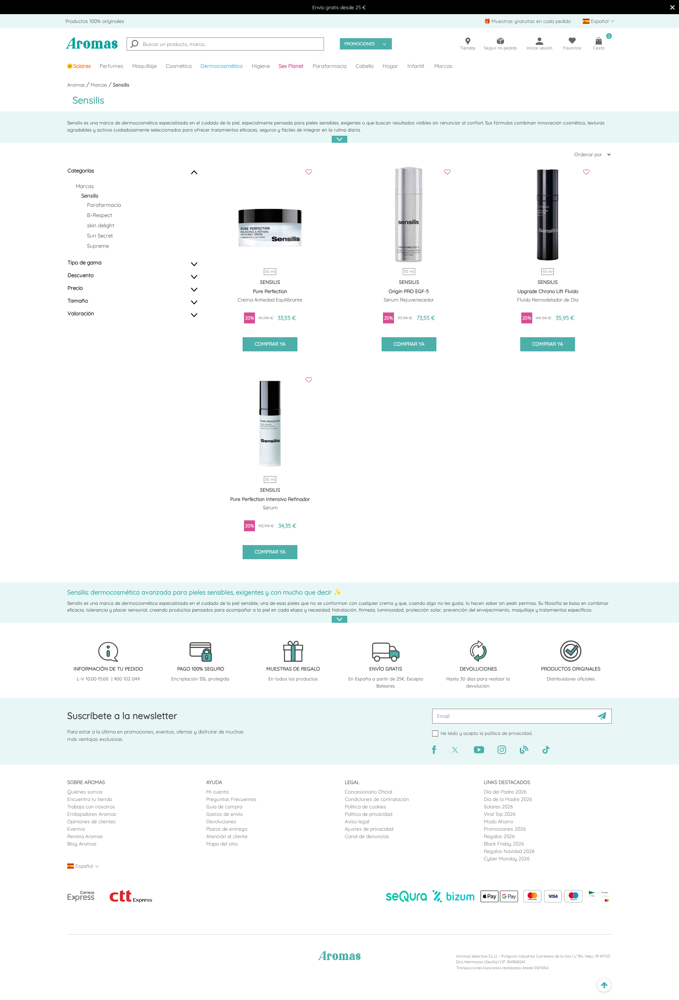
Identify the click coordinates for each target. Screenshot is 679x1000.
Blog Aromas (82, 844)
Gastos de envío (224, 814)
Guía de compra (224, 806)
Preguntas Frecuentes (231, 799)
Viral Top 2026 (500, 814)
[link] (78, 66)
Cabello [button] (365, 66)
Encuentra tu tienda (89, 799)
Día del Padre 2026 (505, 792)
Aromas (76, 85)
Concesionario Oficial (368, 792)
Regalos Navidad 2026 (509, 851)
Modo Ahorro (498, 821)
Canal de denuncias (367, 836)
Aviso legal (357, 821)
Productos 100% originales (94, 21)
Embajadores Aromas (91, 814)
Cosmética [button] (179, 66)
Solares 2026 (498, 806)
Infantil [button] (415, 66)
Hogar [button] (390, 66)
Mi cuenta (217, 792)
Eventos (76, 829)
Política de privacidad (368, 814)
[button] (291, 66)
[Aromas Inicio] (92, 47)
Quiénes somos (85, 792)
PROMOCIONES (359, 43)
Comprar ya (270, 344)
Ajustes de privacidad (369, 829)
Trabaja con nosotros (91, 806)
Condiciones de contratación (377, 799)
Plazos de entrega (226, 829)
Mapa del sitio (222, 844)
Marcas (443, 66)
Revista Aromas (85, 836)
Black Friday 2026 (504, 844)
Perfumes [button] (111, 66)
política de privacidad (508, 733)
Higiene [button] (261, 66)
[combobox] (225, 44)
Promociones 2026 (505, 829)
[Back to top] (604, 985)
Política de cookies (365, 806)
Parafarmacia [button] (330, 66)
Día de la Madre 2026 (508, 799)
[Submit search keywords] (134, 44)
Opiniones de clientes (91, 821)
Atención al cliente (227, 836)
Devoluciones (221, 821)
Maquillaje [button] (144, 66)
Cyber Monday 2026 (507, 858)
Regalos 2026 (499, 836)
